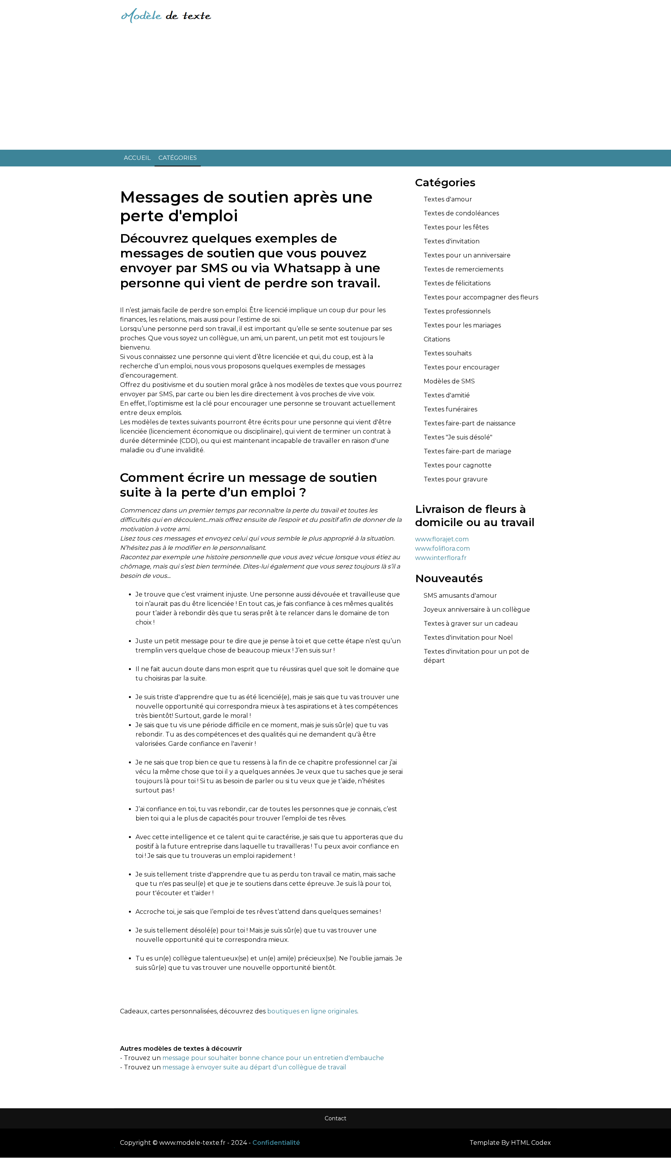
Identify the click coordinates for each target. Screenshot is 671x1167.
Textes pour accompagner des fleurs (481, 297)
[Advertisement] (335, 89)
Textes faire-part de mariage (467, 451)
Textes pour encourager (462, 367)
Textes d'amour (448, 199)
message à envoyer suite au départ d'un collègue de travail (254, 1067)
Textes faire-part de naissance (470, 423)
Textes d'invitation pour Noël (468, 637)
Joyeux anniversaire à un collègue (477, 609)
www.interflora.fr (441, 558)
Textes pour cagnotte (458, 465)
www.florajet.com (442, 539)
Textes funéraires (450, 409)
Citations (437, 339)
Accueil (137, 157)
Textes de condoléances (461, 213)
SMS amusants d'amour (460, 595)
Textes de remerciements (463, 269)
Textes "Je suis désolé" (458, 437)
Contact (335, 1118)
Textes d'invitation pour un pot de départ (476, 656)
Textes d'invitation (452, 241)
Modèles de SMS (449, 381)
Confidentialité (276, 1142)
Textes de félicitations (457, 283)
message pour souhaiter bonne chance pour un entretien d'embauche (273, 1058)
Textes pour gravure (456, 479)
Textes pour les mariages (462, 325)
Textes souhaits (447, 353)
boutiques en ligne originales (312, 1011)
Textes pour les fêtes (456, 227)
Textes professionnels (457, 311)
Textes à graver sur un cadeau (471, 623)
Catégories (177, 157)
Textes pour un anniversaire (467, 255)
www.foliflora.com (442, 548)
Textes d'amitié (447, 395)
